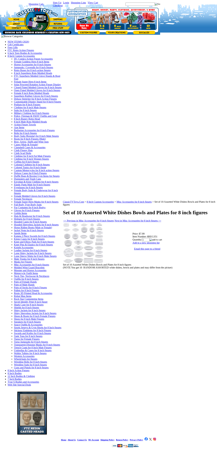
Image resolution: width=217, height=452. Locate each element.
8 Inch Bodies (15, 373)
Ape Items (19, 127)
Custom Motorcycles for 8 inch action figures (36, 170)
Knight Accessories (23, 247)
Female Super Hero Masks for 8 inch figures (36, 201)
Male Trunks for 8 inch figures (29, 259)
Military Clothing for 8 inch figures (31, 113)
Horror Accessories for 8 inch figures (32, 64)
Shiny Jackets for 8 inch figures (29, 310)
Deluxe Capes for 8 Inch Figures (30, 173)
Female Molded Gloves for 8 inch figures (34, 196)
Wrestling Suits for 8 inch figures (30, 364)
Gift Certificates (16, 44)
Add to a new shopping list (145, 242)
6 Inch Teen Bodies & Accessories (25, 53)
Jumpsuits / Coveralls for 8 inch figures (33, 67)
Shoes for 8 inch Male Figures (29, 319)
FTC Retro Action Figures (21, 50)
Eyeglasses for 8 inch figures (28, 187)
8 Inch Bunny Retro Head (27, 119)
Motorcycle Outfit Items (26, 273)
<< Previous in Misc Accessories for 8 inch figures (88, 220)
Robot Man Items (22, 296)
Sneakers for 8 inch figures (27, 321)
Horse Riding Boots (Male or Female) (33, 227)
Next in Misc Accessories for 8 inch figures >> (138, 220)
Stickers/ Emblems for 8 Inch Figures (32, 330)
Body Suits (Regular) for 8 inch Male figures (36, 136)
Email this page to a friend (147, 248)
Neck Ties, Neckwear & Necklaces (31, 276)
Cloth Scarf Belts (22, 153)
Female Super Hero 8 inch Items (30, 81)
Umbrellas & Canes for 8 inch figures (32, 350)
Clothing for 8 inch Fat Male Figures (32, 156)
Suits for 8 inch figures (25, 110)
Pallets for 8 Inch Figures (26, 290)
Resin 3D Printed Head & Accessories (33, 293)
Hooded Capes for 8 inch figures (30, 221)
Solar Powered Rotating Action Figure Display (37, 84)
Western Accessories (24, 356)
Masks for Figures (23, 261)
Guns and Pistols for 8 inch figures (31, 367)
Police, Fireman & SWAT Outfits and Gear (35, 116)
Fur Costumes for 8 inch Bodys (29, 207)
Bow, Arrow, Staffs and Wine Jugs (31, 141)
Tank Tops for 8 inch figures (28, 336)
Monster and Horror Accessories (30, 270)
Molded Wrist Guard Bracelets (29, 267)
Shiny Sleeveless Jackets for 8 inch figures (35, 313)
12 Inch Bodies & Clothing (21, 376)
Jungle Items (20, 233)
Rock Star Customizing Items (28, 299)
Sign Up (57, 2)
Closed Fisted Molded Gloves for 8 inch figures (38, 87)
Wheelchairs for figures (25, 359)
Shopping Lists (78, 2)
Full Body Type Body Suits (28, 204)
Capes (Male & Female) (26, 144)
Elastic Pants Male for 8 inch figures (32, 184)
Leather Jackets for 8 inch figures (30, 250)
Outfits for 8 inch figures (26, 279)
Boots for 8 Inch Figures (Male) (30, 139)
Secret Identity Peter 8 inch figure (30, 301)
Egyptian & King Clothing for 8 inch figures (36, 181)
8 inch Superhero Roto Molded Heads (33, 73)
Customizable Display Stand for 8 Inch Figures (37, 101)
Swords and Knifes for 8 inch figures (32, 333)
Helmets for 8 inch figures (27, 219)
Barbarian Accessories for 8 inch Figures (34, 130)
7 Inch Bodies (15, 379)
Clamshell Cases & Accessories (29, 147)
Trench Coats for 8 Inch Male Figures (33, 347)
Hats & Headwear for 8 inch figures (32, 216)
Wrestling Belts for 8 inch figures (30, 362)
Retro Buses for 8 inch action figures (32, 70)
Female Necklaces (23, 199)
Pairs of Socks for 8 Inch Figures (30, 287)
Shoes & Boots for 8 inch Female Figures (34, 316)
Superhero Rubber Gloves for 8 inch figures (36, 96)
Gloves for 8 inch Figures (27, 210)
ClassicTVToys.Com (73, 201)
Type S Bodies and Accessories (23, 382)
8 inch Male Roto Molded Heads (30, 121)
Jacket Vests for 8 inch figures (29, 230)
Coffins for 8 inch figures (26, 161)
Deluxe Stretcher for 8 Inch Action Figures (35, 99)
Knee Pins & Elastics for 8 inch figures (33, 244)
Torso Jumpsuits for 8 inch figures (31, 342)
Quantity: (137, 239)
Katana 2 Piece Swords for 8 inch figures (34, 236)
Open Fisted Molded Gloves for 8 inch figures (37, 90)
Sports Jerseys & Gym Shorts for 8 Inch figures (37, 327)
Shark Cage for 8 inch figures (29, 304)
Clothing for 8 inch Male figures (30, 107)
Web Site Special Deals (19, 384)
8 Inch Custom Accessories (21, 56)
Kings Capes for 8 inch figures (29, 239)
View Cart (93, 2)
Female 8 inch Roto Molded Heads (31, 93)
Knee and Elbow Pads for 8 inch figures (34, 241)
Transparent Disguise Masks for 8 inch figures (37, 344)
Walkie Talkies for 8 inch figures (30, 353)
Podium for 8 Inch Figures (27, 104)
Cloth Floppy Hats (23, 150)
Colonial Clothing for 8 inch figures (32, 164)
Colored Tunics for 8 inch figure (30, 167)
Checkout (58, 5)
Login (66, 2)
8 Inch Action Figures (18, 370)
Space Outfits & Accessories (28, 324)
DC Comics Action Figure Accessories (33, 58)
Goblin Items (20, 213)
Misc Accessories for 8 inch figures (31, 264)
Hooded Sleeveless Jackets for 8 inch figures (36, 224)
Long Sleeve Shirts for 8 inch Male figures (35, 256)
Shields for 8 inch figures (26, 307)
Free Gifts (13, 47)
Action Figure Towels (25, 124)
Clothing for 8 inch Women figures (31, 159)
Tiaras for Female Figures (27, 339)
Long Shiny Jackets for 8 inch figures (32, 253)
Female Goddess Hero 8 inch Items (31, 61)
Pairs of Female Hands (25, 281)
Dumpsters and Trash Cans (27, 179)
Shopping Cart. (36, 4)
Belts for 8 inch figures (25, 133)
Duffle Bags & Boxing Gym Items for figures (37, 176)
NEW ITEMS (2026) (18, 41)
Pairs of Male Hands (24, 284)
